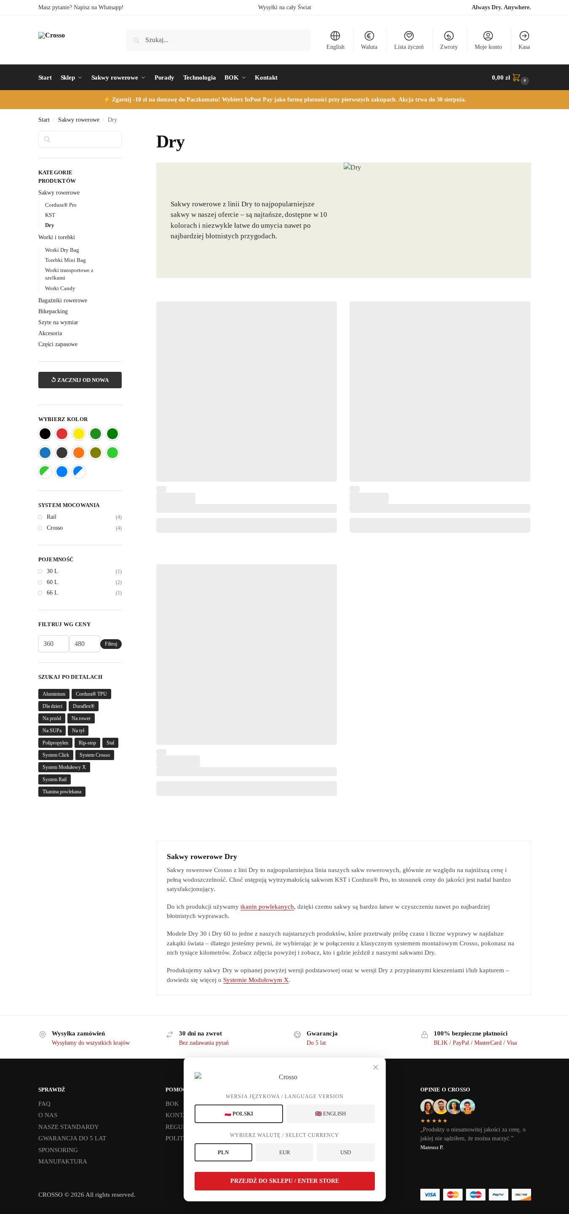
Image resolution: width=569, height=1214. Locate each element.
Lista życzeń (409, 47)
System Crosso (95, 755)
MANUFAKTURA (62, 1161)
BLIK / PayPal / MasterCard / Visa (475, 1043)
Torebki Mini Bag (65, 260)
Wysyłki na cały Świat (284, 7)
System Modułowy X (64, 767)
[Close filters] (124, 136)
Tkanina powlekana (62, 792)
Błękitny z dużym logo (78, 471)
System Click (56, 755)
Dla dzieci (52, 706)
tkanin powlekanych (267, 906)
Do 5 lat (316, 1043)
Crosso (55, 528)
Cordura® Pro (61, 205)
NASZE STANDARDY (68, 1126)
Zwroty (449, 47)
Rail (51, 517)
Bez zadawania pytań (204, 1043)
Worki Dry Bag (62, 250)
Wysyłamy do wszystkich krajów (91, 1043)
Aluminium (54, 694)
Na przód (52, 718)
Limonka (112, 452)
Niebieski (45, 452)
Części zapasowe (57, 344)
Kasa (524, 47)
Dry (49, 225)
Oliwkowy (95, 452)
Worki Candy (60, 288)
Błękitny (62, 471)
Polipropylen (55, 743)
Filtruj (111, 644)
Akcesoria (50, 333)
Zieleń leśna (95, 433)
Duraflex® (83, 706)
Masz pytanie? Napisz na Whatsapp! (81, 7)
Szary (62, 452)
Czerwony (62, 433)
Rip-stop (87, 743)
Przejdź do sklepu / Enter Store (284, 1181)
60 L (52, 582)
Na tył (78, 731)
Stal (110, 743)
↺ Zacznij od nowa (80, 380)
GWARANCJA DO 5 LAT (72, 1138)
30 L (52, 571)
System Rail (55, 779)
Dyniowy (78, 452)
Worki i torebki (56, 237)
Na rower (81, 718)
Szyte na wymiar (58, 322)
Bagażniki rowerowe (62, 300)
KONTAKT (181, 1115)
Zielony (112, 433)
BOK (172, 1103)
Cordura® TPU (91, 694)
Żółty (78, 433)
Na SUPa (52, 731)
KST (50, 215)
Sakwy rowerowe (78, 120)
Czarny (45, 433)
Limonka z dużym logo (45, 471)
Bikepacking (53, 311)
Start (44, 120)
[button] (511, 77)
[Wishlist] (324, 314)
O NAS (47, 1115)
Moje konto (488, 47)
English (335, 47)
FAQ (44, 1103)
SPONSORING (58, 1150)
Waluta (369, 47)
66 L (52, 593)
